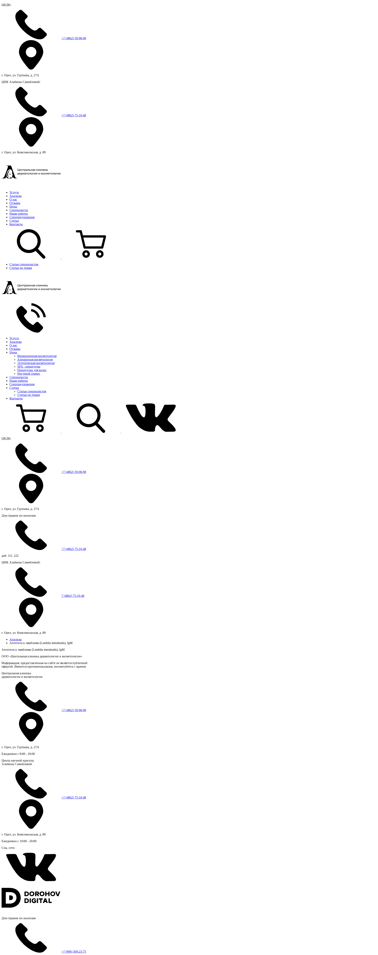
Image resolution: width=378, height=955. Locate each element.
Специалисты (18, 210)
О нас (13, 199)
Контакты (16, 224)
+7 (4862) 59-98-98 (73, 38)
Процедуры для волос (32, 370)
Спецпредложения (21, 217)
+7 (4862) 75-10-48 (73, 115)
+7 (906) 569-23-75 (73, 951)
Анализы (15, 196)
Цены (13, 206)
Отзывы (14, 203)
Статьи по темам (20, 268)
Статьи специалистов (23, 264)
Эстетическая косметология (36, 363)
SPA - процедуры (28, 366)
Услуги (14, 192)
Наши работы (18, 213)
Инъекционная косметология (37, 356)
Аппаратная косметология (35, 359)
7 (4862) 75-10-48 (72, 595)
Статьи (14, 220)
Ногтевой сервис (28, 373)
